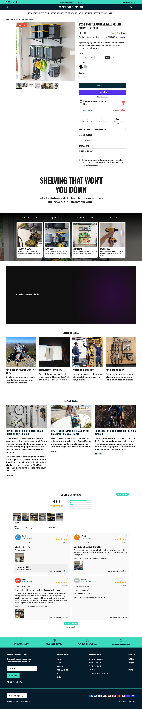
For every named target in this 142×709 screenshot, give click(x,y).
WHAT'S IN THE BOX (86, 151)
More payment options (102, 97)
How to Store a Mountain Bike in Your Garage (115, 432)
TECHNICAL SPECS (85, 140)
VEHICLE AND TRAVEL (85, 13)
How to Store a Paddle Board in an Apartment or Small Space (69, 432)
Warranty (60, 666)
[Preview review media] (17, 517)
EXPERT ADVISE (70, 400)
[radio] (81, 57)
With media (52, 527)
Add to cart (102, 85)
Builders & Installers (95, 662)
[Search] (7, 7)
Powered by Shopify (25, 701)
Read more (9, 475)
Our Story (131, 659)
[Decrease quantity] (80, 77)
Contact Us (60, 677)
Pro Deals (92, 669)
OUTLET (111, 13)
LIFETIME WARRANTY (86, 135)
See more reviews (71, 623)
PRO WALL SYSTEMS (100, 13)
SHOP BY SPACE (44, 13)
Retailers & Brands (95, 666)
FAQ (58, 673)
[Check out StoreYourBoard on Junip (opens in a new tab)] (74, 627)
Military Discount (62, 669)
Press (129, 666)
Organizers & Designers (96, 659)
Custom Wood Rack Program (98, 673)
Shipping (59, 659)
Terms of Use (131, 701)
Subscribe (13, 675)
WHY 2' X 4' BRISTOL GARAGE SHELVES (92, 129)
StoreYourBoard (15, 701)
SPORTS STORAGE (57, 13)
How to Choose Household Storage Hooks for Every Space (24, 432)
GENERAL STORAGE (71, 13)
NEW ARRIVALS (32, 13)
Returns (59, 662)
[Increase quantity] (88, 77)
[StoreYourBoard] (71, 7)
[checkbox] (54, 527)
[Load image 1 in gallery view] (45, 51)
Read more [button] (51, 602)
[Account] (130, 7)
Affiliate (130, 669)
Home (7, 19)
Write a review (122, 494)
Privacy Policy (122, 701)
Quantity (82, 73)
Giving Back (131, 662)
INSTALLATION (84, 146)
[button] (80, 500)
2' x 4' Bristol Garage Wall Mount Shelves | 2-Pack (25, 19)
